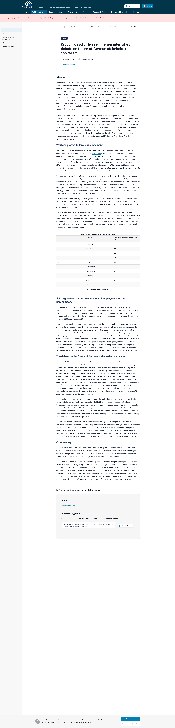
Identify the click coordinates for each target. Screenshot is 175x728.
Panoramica (6, 30)
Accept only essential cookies (130, 724)
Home (25, 12)
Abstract (4, 34)
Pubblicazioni (72, 27)
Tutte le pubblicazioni (91, 27)
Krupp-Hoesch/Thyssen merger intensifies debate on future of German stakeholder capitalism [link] (137, 27)
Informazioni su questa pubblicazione (9, 38)
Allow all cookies (130, 719)
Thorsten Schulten (68, 505)
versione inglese (83, 18)
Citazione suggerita (8, 46)
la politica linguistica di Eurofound (107, 18)
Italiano (149, 6)
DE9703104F (96, 153)
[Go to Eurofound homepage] (27, 4)
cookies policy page (72, 720)
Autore (5, 43)
